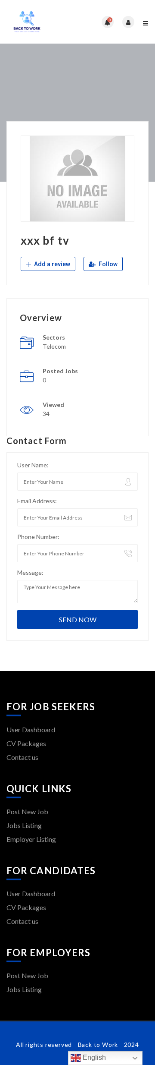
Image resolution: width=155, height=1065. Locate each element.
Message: (30, 572)
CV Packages (26, 743)
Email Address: (37, 500)
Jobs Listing (24, 825)
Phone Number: (38, 536)
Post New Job (27, 811)
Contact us (22, 757)
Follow (107, 264)
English (93, 1057)
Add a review (51, 264)
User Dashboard (30, 729)
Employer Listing (31, 839)
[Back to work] (42, 21)
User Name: (33, 465)
